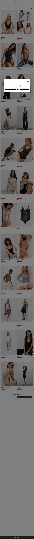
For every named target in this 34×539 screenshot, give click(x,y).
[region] (17, 85)
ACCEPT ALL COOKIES (17, 89)
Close (28, 81)
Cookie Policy (12, 85)
